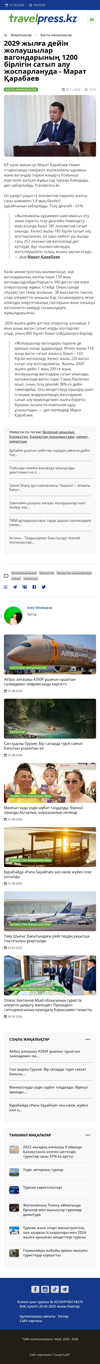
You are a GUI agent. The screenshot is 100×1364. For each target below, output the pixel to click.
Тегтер (63, 1316)
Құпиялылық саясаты (37, 1316)
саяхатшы (18, 441)
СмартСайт (62, 1355)
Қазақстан (18, 436)
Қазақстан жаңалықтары (52, 436)
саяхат (82, 436)
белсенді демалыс (58, 432)
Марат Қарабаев (43, 256)
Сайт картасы (31, 1320)
